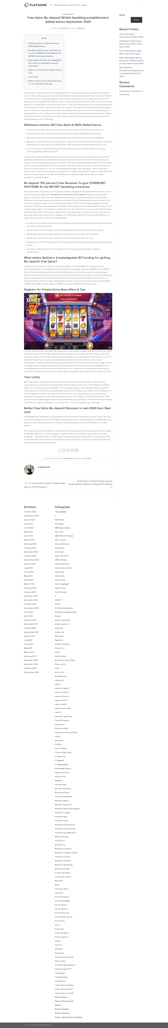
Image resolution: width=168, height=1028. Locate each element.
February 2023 (30, 588)
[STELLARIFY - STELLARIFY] (35, 5)
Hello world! (124, 94)
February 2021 (30, 656)
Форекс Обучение (62, 1013)
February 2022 (30, 620)
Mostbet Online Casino (65, 824)
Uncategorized (68, 14)
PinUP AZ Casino (62, 933)
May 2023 (28, 576)
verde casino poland (64, 989)
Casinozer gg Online (63, 716)
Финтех (58, 1005)
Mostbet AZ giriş (62, 792)
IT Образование (61, 764)
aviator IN (59, 628)
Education (59, 740)
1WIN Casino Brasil (62, 528)
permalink (87, 458)
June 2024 (28, 528)
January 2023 (30, 592)
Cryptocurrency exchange (66, 732)
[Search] (51, 5)
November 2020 (31, 664)
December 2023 (31, 552)
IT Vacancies (60, 756)
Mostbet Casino (62, 800)
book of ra (59, 672)
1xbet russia (60, 588)
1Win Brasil (59, 520)
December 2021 (30, 624)
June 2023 (28, 572)
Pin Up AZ (59, 893)
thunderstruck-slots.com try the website (68, 194)
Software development (65, 965)
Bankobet (59, 636)
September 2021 (31, 632)
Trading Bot (60, 973)
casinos (58, 712)
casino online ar (62, 696)
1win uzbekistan (62, 544)
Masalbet (59, 780)
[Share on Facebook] (60, 450)
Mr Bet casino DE (62, 869)
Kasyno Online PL (62, 772)
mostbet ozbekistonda (65, 828)
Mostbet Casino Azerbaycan (67, 808)
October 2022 (30, 604)
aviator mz (59, 632)
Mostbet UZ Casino (63, 849)
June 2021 (28, 644)
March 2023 (29, 584)
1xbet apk (59, 552)
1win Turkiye (60, 540)
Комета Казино (61, 997)
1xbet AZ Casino (62, 556)
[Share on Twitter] (64, 450)
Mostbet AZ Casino (63, 788)
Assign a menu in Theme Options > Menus (70, 5)
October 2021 (30, 628)
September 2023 (31, 560)
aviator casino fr (62, 624)
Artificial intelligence (64, 608)
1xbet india (59, 576)
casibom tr (59, 680)
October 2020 (30, 668)
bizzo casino (60, 664)
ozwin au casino (62, 889)
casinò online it (61, 700)
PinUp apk (59, 929)
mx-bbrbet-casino (63, 877)
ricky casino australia (64, 957)
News (57, 885)
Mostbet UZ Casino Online (66, 853)
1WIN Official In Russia (64, 536)
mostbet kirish (61, 820)
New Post (59, 881)
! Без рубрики (60, 512)
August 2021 (29, 636)
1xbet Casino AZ (62, 564)
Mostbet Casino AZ (63, 804)
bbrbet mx (59, 648)
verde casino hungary (64, 985)
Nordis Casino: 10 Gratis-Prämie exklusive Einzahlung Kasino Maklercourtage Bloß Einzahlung (90, 482)
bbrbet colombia (62, 644)
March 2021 (29, 652)
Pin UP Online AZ (62, 913)
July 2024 (28, 524)
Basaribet (59, 640)
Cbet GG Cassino (62, 720)
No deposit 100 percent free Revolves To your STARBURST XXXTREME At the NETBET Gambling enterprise (44, 53)
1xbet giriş (59, 572)
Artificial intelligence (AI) (65, 612)
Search (122, 15)
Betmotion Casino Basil (65, 660)
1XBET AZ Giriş (61, 560)
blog (57, 668)
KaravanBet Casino (63, 768)
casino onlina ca (62, 692)
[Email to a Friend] (68, 450)
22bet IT (58, 600)
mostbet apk (60, 784)
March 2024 (29, 540)
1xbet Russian (61, 592)
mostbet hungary (62, 812)
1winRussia (59, 548)
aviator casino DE (62, 620)
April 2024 (28, 536)
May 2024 (28, 532)
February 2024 (30, 544)
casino (58, 684)
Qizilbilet (59, 949)
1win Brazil (59, 524)
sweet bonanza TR (63, 969)
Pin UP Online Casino (64, 917)
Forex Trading (61, 748)
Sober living (60, 961)
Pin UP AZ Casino (62, 897)
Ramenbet (59, 953)
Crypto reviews (61, 728)
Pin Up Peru (60, 921)
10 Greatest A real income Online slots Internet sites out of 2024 (130, 44)
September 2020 (31, 672)
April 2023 (28, 580)
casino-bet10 (60, 704)
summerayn (80, 28)
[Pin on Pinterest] (72, 450)
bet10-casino (60, 656)
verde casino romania (64, 993)
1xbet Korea (60, 580)
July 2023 (28, 568)
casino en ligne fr (62, 688)
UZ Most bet (60, 981)
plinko (57, 941)
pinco (57, 925)
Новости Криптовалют (64, 1001)
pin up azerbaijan (62, 901)
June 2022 (28, 612)
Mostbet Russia (61, 836)
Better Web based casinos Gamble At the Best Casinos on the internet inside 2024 (131, 61)
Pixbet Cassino (61, 937)
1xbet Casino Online (63, 568)
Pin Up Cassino (61, 909)
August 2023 (29, 564)
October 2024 (30, 512)
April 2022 (28, 616)
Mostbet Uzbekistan (64, 865)
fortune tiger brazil (63, 752)
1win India (59, 532)
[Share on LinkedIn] (76, 450)
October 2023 (30, 556)
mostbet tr (60, 840)
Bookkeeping (60, 676)
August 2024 (29, 520)
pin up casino (61, 905)
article (57, 604)
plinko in (58, 945)
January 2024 (30, 548)
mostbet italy (61, 816)
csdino (58, 736)
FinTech (58, 744)
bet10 (57, 652)
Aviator (58, 616)
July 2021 (28, 640)
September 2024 (31, 516)
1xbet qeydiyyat (62, 584)
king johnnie (60, 776)
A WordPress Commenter (130, 91)
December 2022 (31, 596)
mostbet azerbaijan (63, 796)
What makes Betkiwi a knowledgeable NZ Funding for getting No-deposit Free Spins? (44, 63)
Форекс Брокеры (62, 1009)
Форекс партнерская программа (68, 1017)
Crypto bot (60, 724)
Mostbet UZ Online (63, 861)
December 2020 (31, 660)
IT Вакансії (59, 760)
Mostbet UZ (60, 845)
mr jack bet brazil (62, 873)
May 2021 (28, 648)
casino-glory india (63, 708)
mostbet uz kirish (62, 857)
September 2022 (31, 608)
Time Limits (33, 77)
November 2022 (31, 600)
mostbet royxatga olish (65, 832)
